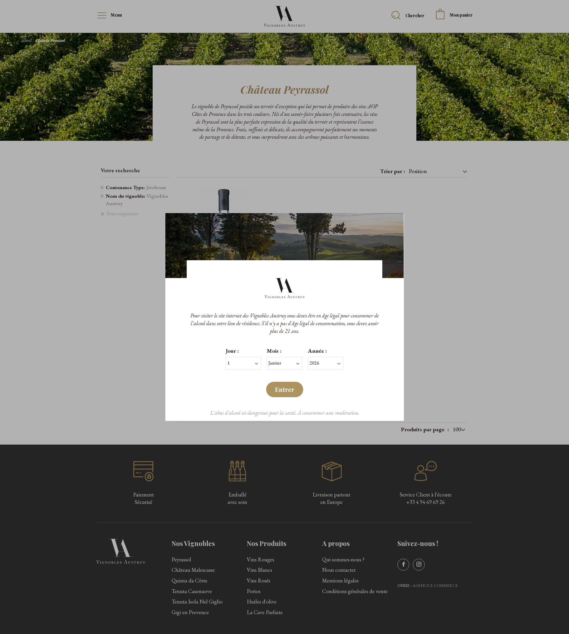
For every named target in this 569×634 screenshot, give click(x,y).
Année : (317, 350)
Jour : (232, 350)
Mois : (274, 350)
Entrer (284, 389)
